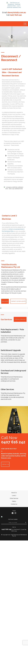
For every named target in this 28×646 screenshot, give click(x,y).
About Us (14, 492)
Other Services (14, 498)
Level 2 (14, 495)
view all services (20, 319)
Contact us (14, 504)
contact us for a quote (18, 301)
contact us (5, 464)
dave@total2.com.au (16, 12)
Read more (5, 301)
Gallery (14, 501)
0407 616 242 (16, 15)
